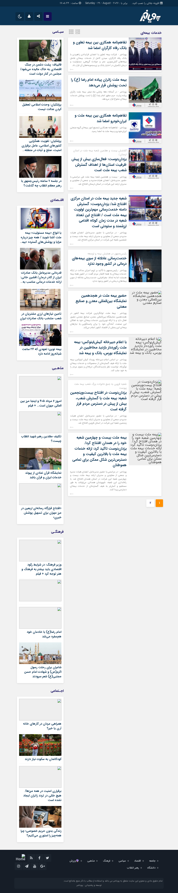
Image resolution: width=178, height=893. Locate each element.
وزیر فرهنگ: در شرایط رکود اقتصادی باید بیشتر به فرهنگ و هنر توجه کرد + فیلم (41, 569)
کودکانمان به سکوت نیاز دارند (43, 759)
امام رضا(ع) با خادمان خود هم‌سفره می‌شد (44, 634)
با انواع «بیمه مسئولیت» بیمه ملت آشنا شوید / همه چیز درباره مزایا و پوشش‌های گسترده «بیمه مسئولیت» (40, 239)
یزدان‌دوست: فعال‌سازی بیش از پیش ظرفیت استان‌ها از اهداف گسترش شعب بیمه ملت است (99, 164)
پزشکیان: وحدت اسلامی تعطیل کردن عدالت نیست (41, 107)
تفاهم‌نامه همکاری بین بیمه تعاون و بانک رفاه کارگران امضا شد (100, 45)
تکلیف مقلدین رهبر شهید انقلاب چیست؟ (41, 438)
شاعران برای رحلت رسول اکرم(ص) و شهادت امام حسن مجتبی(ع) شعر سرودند (42, 672)
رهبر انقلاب (133, 868)
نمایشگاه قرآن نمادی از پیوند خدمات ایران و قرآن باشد (43, 475)
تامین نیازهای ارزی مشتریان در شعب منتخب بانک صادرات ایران (40, 316)
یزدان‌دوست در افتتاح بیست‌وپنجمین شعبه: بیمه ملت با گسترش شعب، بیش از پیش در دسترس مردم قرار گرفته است (98, 401)
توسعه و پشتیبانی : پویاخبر (89, 885)
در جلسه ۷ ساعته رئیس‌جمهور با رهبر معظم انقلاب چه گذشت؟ (41, 183)
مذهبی (91, 861)
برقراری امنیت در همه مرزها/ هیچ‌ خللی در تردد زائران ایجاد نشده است (42, 796)
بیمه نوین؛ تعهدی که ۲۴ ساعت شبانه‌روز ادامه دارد (41, 351)
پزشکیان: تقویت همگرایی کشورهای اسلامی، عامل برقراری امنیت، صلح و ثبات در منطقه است (41, 148)
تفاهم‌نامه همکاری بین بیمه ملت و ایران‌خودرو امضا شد (101, 118)
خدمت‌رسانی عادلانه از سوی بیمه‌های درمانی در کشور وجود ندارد (99, 261)
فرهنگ (106, 861)
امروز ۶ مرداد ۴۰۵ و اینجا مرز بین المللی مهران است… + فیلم (40, 403)
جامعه (152, 861)
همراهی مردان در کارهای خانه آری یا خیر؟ (42, 726)
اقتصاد (137, 861)
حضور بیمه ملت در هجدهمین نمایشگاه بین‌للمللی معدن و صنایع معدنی (101, 301)
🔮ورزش (74, 861)
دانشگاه (151, 868)
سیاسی (122, 861)
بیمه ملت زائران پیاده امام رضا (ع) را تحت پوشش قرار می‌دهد (99, 82)
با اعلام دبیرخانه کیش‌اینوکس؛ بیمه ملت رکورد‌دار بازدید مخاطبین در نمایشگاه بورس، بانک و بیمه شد (100, 347)
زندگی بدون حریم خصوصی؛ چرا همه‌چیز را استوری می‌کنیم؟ (41, 833)
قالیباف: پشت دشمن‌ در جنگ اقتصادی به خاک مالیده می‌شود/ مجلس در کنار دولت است (40, 69)
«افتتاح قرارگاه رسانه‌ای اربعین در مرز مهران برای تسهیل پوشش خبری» (41, 513)
